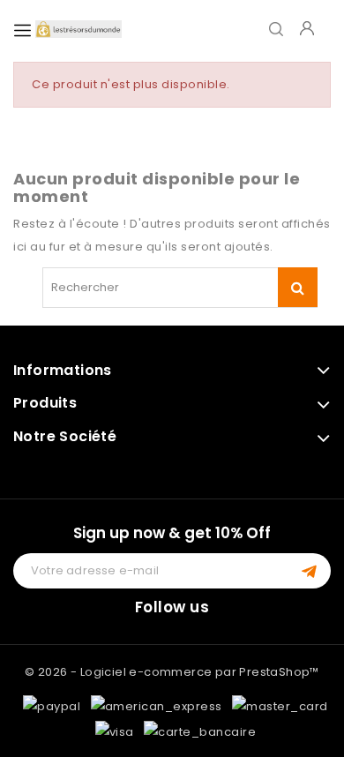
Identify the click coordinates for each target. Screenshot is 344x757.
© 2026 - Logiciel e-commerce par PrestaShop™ (172, 671)
